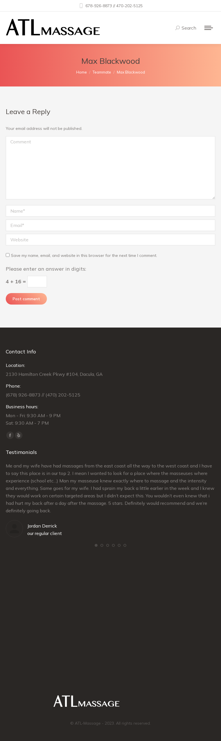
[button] (96, 545)
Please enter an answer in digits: (46, 268)
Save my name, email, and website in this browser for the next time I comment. (84, 255)
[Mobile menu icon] (208, 28)
